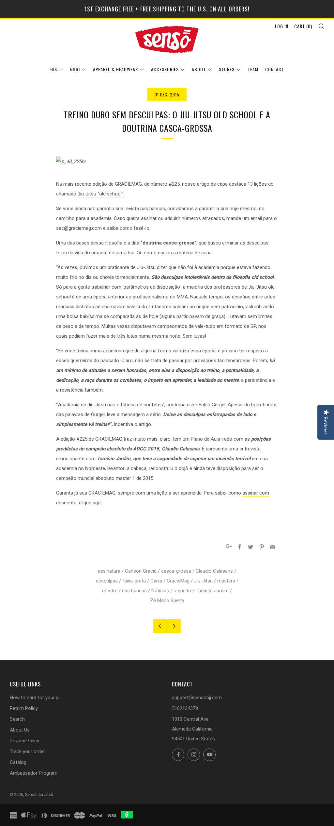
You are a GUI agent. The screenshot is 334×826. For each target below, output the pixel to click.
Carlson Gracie (141, 571)
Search (17, 719)
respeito (182, 591)
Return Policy (24, 708)
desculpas (107, 581)
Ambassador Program (33, 773)
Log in (281, 26)
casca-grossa (176, 571)
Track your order (27, 751)
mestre (109, 591)
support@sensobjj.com (197, 697)
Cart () (303, 26)
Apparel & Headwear (115, 69)
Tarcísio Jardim (212, 591)
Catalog (18, 762)
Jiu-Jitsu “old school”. (101, 194)
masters (226, 581)
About (199, 69)
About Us (20, 730)
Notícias (160, 591)
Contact (274, 69)
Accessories (165, 69)
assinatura (109, 571)
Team (253, 69)
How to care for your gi (35, 697)
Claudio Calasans (214, 571)
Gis (53, 69)
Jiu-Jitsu (203, 581)
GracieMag (178, 581)
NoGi (75, 69)
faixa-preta (134, 581)
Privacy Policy (24, 741)
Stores (227, 69)
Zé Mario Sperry (167, 600)
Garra (156, 581)
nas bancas (134, 591)
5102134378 (185, 708)
